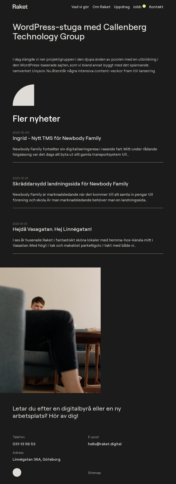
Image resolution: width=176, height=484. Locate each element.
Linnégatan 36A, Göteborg (36, 459)
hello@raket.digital (104, 443)
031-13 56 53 (24, 443)
